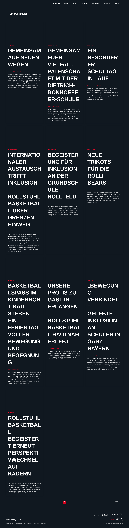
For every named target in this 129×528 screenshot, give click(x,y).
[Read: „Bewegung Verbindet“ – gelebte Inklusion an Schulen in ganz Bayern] (104, 267)
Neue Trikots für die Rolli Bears (99, 169)
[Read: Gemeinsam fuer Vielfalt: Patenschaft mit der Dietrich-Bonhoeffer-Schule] (64, 31)
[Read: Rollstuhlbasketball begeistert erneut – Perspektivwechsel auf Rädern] (24, 399)
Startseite (56, 3)
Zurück (11, 502)
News (66, 3)
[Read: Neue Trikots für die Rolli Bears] (104, 136)
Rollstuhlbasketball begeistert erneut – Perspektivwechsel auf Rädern (24, 446)
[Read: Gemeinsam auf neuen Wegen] (24, 31)
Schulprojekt (11, 45)
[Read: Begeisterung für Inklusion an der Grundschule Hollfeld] (64, 136)
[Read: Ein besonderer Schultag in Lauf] (104, 31)
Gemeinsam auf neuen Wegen (24, 57)
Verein (106, 3)
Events (117, 3)
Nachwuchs (96, 3)
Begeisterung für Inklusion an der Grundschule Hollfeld (63, 176)
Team (74, 3)
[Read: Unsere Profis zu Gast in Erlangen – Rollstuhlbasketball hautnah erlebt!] (64, 267)
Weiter (118, 502)
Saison (83, 3)
